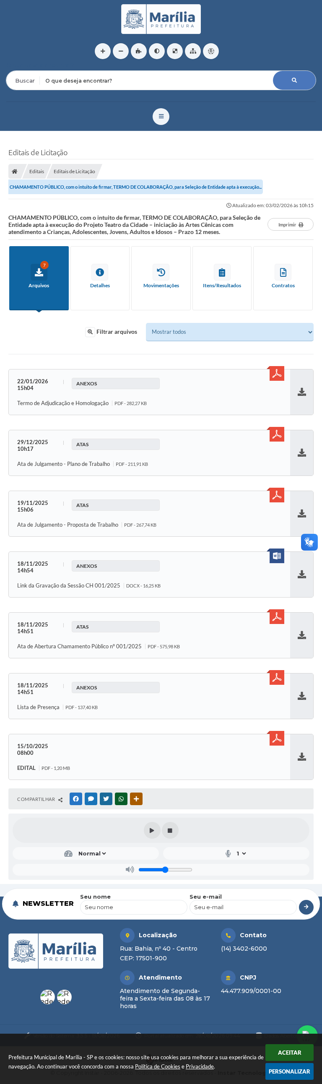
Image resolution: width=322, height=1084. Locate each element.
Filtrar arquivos (116, 331)
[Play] (152, 830)
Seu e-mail (206, 896)
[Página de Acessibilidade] (211, 51)
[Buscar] (294, 80)
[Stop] (170, 830)
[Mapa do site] (193, 51)
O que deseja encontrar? (40, 65)
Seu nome (95, 896)
